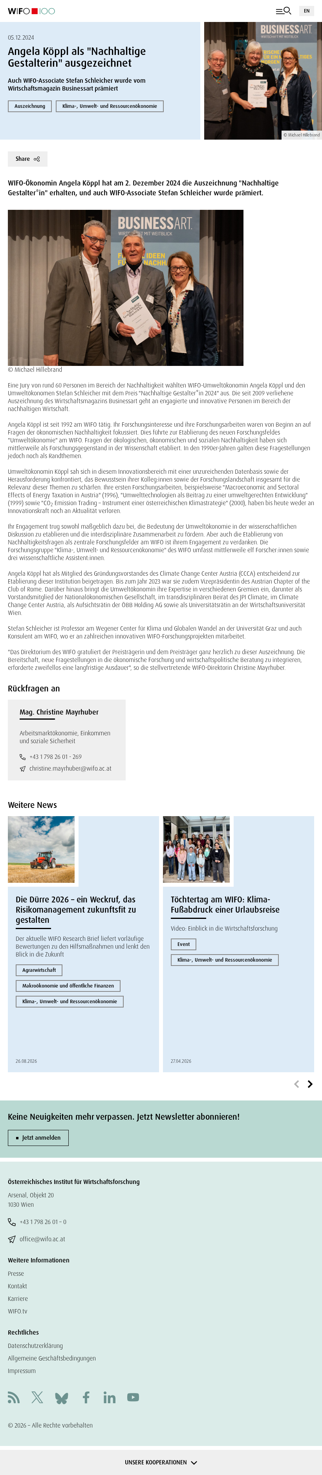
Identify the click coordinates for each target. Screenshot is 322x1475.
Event (183, 944)
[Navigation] (283, 11)
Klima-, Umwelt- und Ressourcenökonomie (109, 106)
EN (306, 10)
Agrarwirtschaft (39, 970)
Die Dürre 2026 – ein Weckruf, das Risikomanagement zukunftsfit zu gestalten (76, 910)
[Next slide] (310, 1084)
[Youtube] (133, 1398)
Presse (16, 1273)
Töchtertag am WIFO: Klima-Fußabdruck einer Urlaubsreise (225, 904)
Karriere (18, 1299)
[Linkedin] (109, 1398)
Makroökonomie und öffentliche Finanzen (68, 985)
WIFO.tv (17, 1311)
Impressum (22, 1371)
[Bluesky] (61, 1398)
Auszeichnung (30, 106)
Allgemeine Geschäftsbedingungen (52, 1358)
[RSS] (14, 1398)
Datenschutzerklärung (35, 1346)
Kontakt (17, 1286)
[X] (37, 1398)
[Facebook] (86, 1398)
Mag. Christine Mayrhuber (59, 712)
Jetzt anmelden (41, 1138)
